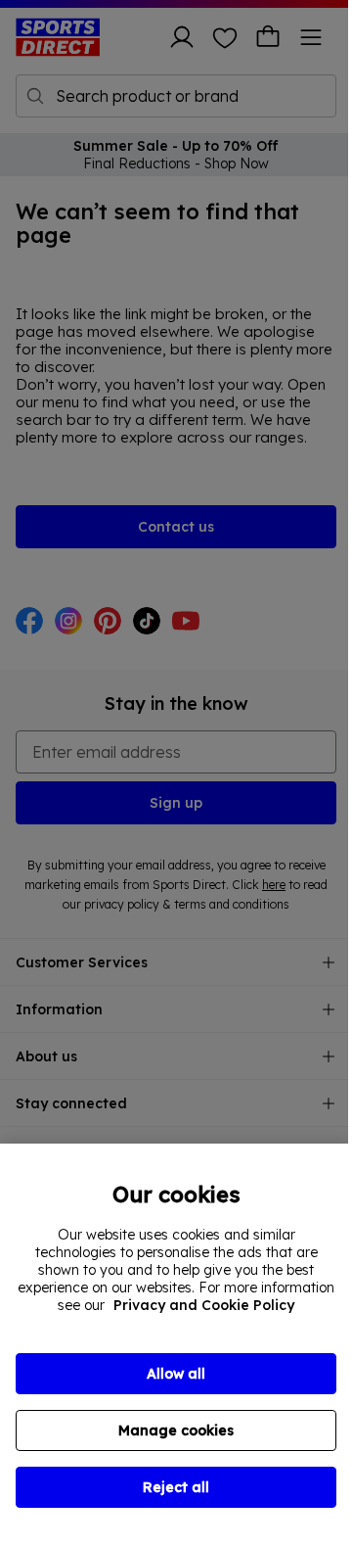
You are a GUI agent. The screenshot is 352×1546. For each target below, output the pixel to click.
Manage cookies (176, 1430)
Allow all (176, 1373)
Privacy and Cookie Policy (203, 1305)
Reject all (176, 1487)
